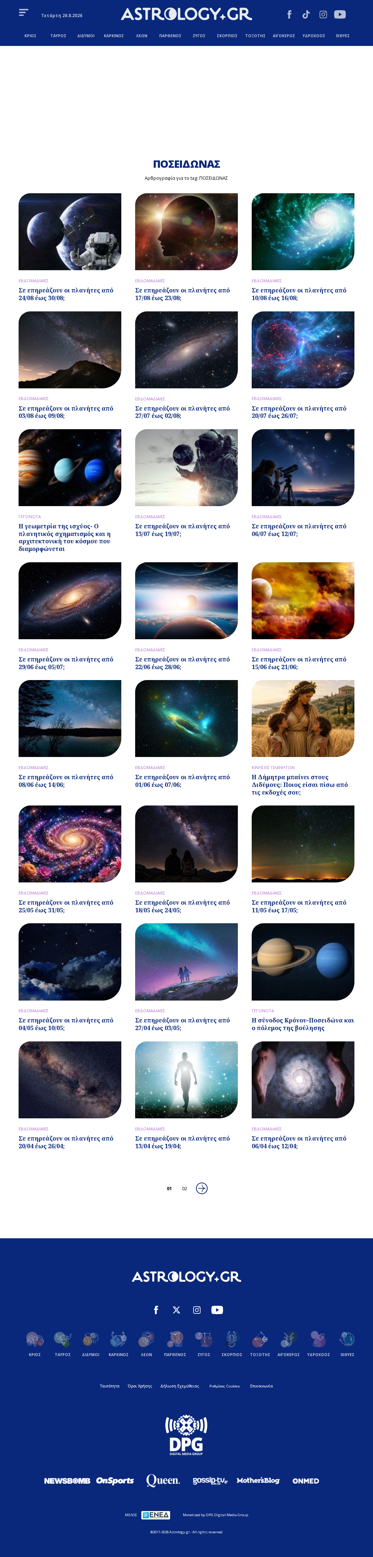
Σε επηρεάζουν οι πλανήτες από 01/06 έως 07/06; (182, 781)
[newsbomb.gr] (67, 1481)
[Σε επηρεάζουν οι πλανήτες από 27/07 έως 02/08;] (186, 349)
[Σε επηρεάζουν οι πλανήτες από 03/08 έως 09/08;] (70, 349)
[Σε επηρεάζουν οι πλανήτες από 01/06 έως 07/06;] (186, 718)
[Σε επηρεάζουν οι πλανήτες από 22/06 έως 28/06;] (186, 600)
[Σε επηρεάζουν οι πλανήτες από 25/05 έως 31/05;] (70, 843)
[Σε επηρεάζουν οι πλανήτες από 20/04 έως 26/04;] (70, 1079)
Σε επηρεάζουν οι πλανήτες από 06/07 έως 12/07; (299, 530)
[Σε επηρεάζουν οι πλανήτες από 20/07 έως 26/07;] (303, 349)
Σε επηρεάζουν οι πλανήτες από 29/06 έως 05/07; (66, 663)
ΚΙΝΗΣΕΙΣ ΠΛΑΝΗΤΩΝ (273, 767)
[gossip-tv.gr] (210, 1481)
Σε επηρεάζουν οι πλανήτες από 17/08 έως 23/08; (182, 294)
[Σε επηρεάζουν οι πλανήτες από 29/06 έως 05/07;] (70, 600)
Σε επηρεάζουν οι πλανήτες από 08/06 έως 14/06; (66, 781)
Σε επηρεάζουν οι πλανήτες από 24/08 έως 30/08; (66, 294)
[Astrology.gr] (186, 14)
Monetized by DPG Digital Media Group (215, 1515)
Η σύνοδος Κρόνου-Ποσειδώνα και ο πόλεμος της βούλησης (303, 1024)
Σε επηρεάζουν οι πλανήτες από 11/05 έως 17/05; (299, 906)
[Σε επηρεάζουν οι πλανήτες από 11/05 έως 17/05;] (303, 843)
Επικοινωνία (261, 1386)
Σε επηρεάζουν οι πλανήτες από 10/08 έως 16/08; (299, 294)
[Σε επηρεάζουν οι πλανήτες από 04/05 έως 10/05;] (70, 961)
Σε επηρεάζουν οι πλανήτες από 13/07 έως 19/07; (182, 530)
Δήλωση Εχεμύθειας (179, 1386)
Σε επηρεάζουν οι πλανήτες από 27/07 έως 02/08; (182, 412)
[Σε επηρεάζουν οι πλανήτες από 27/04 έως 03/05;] (186, 961)
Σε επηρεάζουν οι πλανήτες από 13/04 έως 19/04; (182, 1142)
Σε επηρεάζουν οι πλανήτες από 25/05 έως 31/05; (66, 906)
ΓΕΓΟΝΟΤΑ (30, 516)
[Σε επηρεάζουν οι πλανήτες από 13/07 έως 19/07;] (186, 467)
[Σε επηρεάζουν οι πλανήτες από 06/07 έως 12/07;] (303, 467)
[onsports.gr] (115, 1481)
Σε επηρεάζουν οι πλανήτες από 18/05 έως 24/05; (182, 906)
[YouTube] (340, 15)
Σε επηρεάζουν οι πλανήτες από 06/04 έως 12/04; (299, 1142)
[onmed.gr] (306, 1481)
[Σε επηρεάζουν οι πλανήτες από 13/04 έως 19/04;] (186, 1079)
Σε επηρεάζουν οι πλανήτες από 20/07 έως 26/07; (299, 412)
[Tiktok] (306, 15)
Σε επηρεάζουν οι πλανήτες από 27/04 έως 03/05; (182, 1024)
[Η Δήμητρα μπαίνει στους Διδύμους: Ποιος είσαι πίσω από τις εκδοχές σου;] (303, 718)
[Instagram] (323, 15)
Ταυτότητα (109, 1386)
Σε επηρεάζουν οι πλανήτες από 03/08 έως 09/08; (66, 412)
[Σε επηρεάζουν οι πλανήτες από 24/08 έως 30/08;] (70, 231)
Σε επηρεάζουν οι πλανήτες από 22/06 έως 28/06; (182, 663)
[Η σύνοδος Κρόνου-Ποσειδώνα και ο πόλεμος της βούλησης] (303, 961)
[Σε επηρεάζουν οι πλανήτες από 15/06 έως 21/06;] (303, 600)
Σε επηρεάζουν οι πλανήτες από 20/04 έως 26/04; (66, 1142)
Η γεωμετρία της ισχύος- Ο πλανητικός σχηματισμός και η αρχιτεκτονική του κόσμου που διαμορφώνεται (65, 537)
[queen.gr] (163, 1481)
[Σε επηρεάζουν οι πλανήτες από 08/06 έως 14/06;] (70, 718)
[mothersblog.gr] (258, 1481)
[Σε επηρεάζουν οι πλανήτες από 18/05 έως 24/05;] (186, 843)
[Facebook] (289, 15)
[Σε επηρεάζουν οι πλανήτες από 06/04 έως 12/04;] (303, 1079)
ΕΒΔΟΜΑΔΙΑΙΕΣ (34, 280)
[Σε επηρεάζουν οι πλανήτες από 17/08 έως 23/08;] (186, 231)
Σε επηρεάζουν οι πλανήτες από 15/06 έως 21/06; (299, 663)
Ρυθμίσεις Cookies (224, 1386)
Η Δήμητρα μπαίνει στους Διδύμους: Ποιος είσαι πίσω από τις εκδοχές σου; (300, 784)
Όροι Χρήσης (140, 1386)
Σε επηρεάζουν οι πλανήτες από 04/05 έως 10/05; (66, 1024)
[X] (176, 1311)
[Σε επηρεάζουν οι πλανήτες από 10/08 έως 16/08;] (303, 231)
